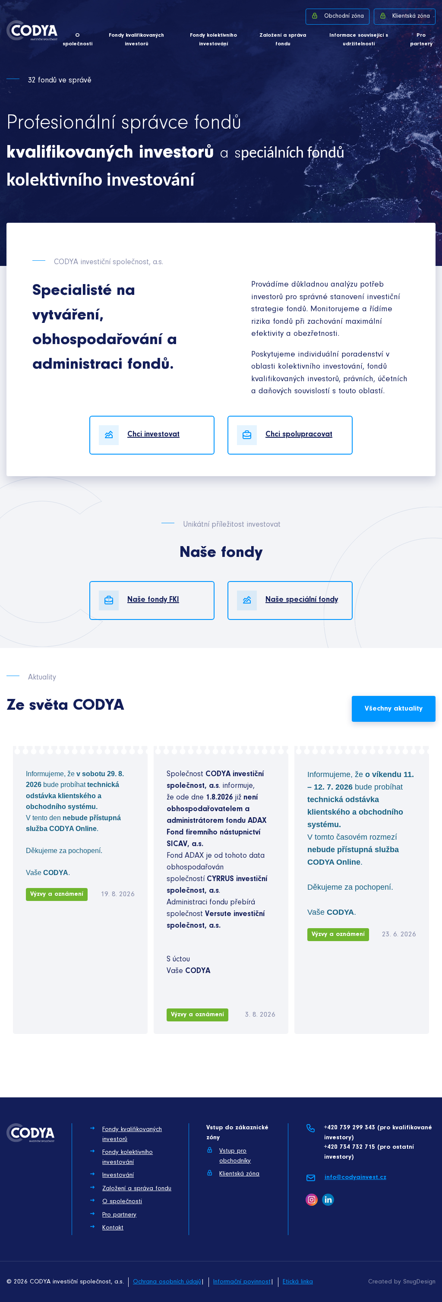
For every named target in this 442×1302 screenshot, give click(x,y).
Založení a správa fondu (282, 39)
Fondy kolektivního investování (213, 39)
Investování (118, 1175)
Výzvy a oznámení (56, 894)
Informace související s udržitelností (358, 39)
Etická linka (298, 1282)
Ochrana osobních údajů (167, 1282)
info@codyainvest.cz (355, 1177)
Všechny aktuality (394, 708)
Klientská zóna (411, 16)
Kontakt (112, 1228)
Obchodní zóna (344, 16)
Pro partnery (421, 39)
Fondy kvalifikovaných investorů (136, 39)
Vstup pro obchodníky (235, 1156)
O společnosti (77, 39)
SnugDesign (419, 1282)
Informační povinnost (242, 1282)
